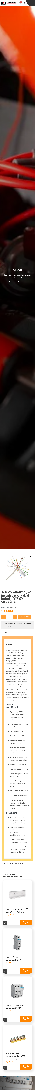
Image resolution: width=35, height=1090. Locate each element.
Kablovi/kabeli (14, 607)
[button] (30, 556)
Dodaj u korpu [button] (26, 922)
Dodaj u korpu (24, 617)
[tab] (17, 633)
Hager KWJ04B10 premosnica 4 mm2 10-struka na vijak (16, 1056)
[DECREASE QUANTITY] (3, 617)
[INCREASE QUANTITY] (15, 617)
